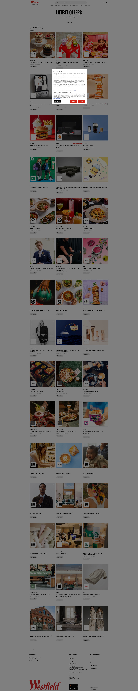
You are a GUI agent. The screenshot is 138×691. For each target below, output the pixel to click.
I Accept (81, 101)
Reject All (73, 101)
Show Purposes (57, 101)
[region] (69, 86)
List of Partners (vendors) (57, 98)
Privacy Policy (74, 90)
